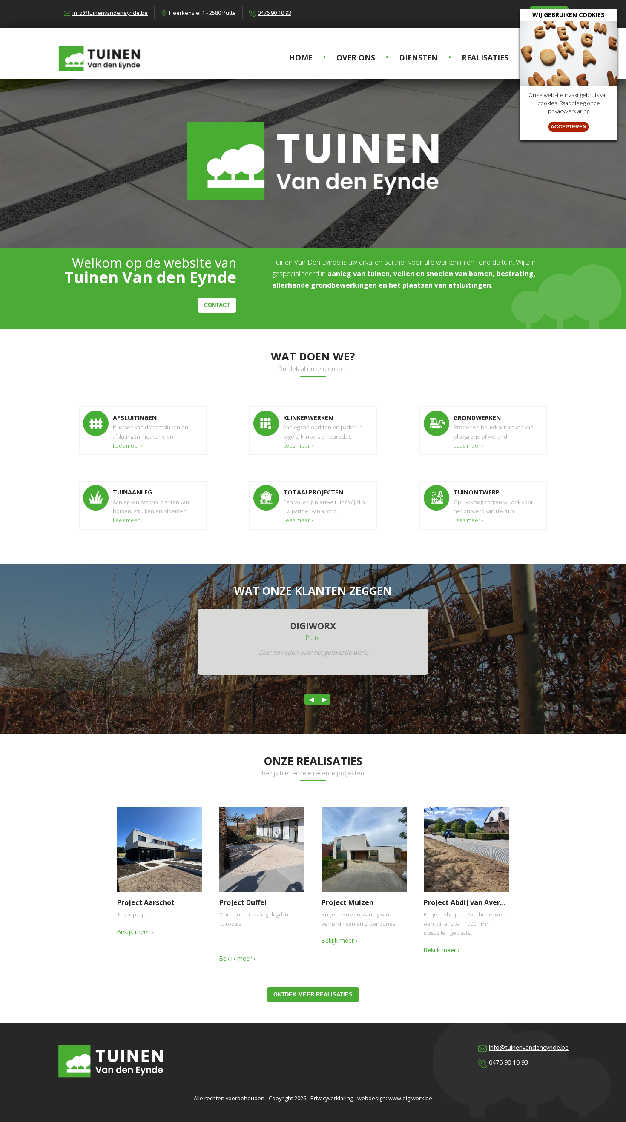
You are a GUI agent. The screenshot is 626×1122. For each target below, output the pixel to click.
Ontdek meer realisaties (313, 994)
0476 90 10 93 (274, 13)
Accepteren (568, 127)
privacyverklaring (568, 111)
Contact (217, 305)
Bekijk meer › (135, 932)
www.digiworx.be (410, 1098)
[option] (313, 642)
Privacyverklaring (331, 1098)
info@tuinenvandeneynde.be (110, 13)
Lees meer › (127, 445)
